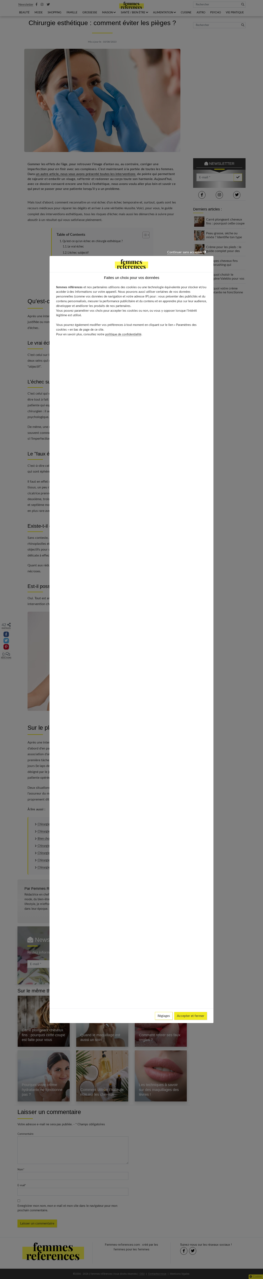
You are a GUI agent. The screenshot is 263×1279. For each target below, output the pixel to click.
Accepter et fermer (190, 1016)
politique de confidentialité (123, 334)
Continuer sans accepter (185, 252)
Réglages (164, 1016)
